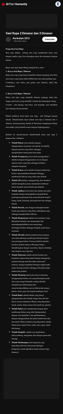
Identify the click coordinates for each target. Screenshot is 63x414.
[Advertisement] (31, 21)
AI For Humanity (14, 4)
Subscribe (49, 39)
